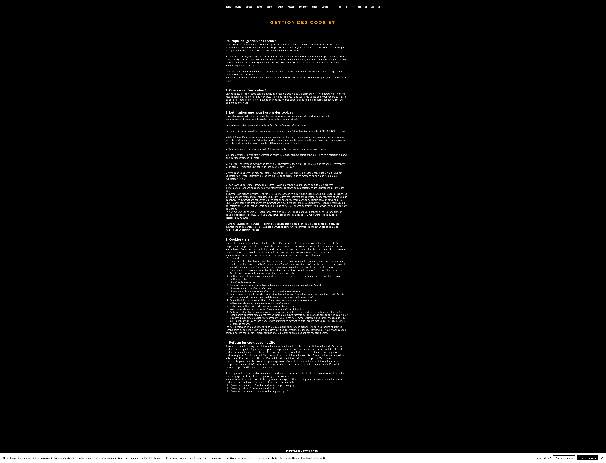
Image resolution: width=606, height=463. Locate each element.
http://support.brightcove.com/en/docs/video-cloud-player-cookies (265, 290)
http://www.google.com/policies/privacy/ (251, 287)
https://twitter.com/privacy (244, 281)
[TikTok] (340, 7)
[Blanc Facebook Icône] (346, 7)
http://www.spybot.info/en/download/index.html (251, 388)
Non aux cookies (564, 458)
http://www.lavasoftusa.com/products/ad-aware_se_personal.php (260, 385)
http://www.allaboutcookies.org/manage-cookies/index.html (267, 361)
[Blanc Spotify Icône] (366, 7)
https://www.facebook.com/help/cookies (275, 272)
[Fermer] (602, 457)
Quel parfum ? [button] (543, 458)
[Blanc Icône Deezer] (372, 7)
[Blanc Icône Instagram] (353, 7)
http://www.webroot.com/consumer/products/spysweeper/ (257, 391)
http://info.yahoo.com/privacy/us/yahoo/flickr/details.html (274, 308)
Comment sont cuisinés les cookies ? (310, 458)
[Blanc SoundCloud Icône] (378, 7)
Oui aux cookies (588, 458)
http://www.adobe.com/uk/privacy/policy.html (268, 302)
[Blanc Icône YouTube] (359, 7)
